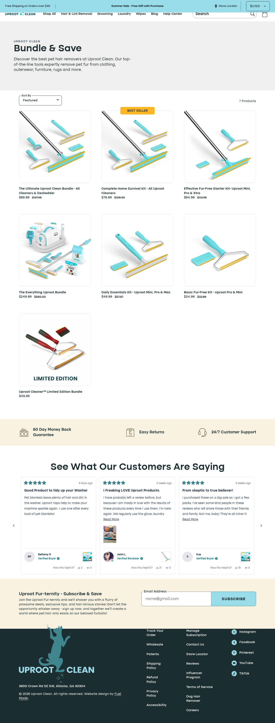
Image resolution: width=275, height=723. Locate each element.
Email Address (155, 591)
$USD (255, 6)
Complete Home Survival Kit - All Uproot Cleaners (132, 191)
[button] (109, 534)
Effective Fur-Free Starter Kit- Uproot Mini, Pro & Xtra (217, 191)
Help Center (172, 13)
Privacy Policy (152, 693)
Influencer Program (194, 675)
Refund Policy (152, 679)
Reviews (192, 663)
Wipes (141, 13)
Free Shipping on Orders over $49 (27, 6)
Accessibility (157, 705)
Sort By (26, 95)
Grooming (105, 13)
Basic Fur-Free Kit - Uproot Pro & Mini (213, 292)
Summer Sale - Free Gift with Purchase (137, 6)
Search (202, 14)
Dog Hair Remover (193, 698)
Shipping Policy (154, 666)
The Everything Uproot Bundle (42, 292)
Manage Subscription (196, 633)
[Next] (261, 526)
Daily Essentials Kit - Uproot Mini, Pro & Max (135, 292)
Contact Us (195, 644)
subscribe (234, 599)
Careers (192, 710)
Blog (154, 13)
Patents (153, 654)
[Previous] (14, 526)
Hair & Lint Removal (76, 13)
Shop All (49, 13)
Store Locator (228, 6)
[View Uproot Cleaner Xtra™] (166, 557)
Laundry (124, 13)
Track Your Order (155, 633)
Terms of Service (199, 687)
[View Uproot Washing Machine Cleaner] (87, 557)
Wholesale (155, 644)
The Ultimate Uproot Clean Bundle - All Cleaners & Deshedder (49, 191)
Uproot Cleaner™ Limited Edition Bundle (50, 391)
